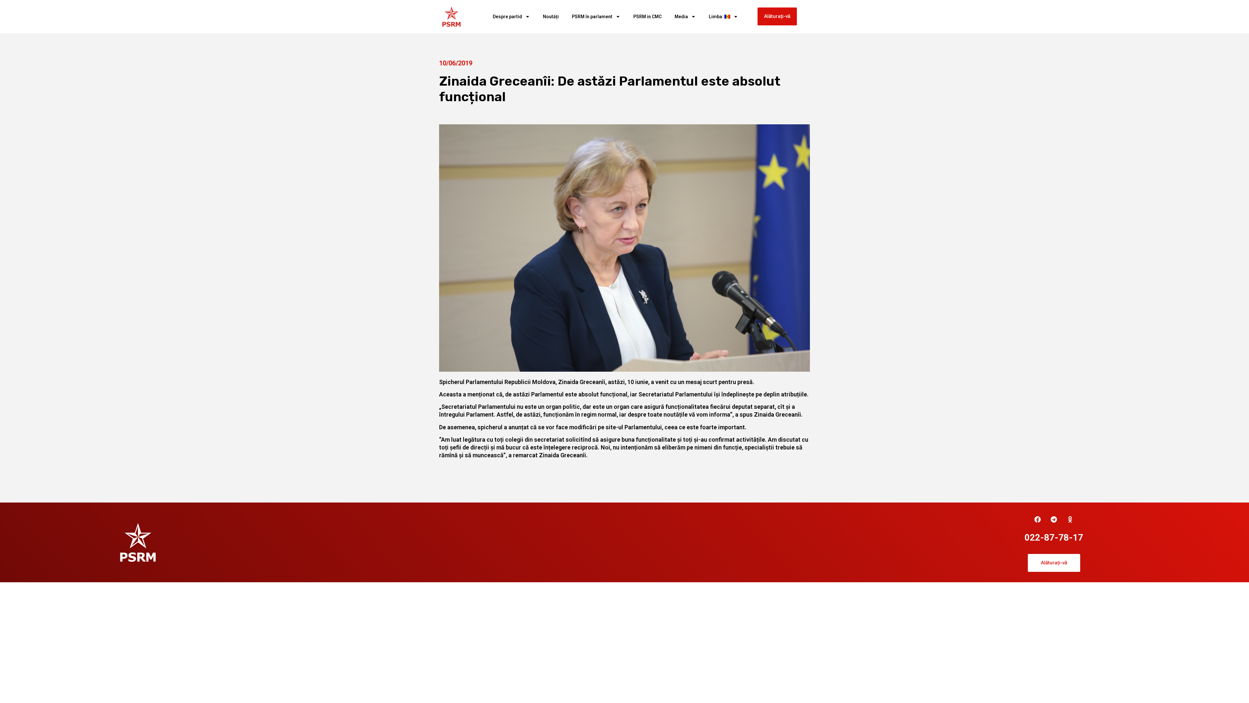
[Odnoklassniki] (1070, 519)
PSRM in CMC (647, 16)
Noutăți (551, 16)
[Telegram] (1053, 519)
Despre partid (507, 16)
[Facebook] (1037, 519)
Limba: (716, 16)
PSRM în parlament (592, 16)
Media (681, 16)
